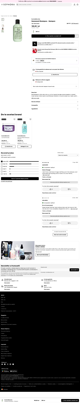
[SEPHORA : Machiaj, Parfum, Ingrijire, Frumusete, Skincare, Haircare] (9, 4)
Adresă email (44, 267)
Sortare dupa (60, 152)
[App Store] (14, 371)
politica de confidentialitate (16, 275)
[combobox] (68, 155)
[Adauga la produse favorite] (14, 119)
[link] (20, 178)
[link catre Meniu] (2, 5)
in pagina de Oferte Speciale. (18, 374)
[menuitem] (74, 4)
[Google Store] (5, 371)
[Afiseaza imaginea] (3, 19)
